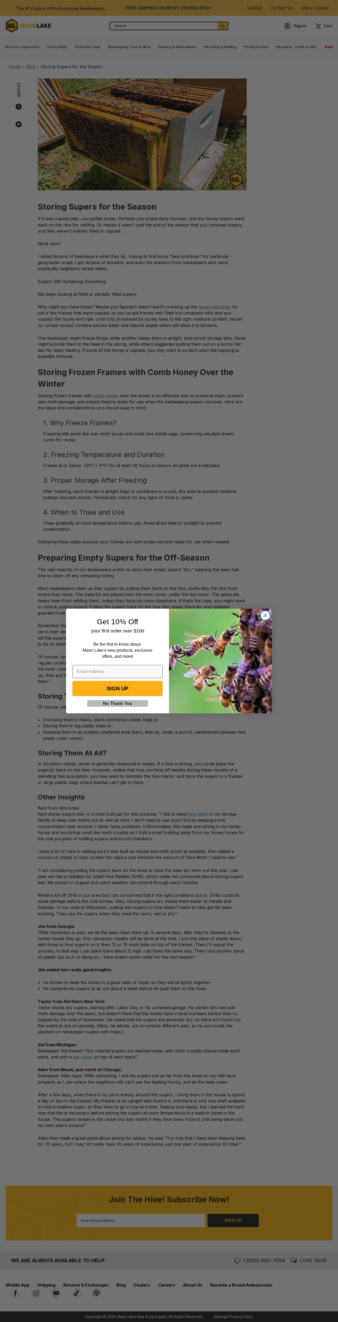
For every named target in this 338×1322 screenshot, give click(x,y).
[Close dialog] (265, 615)
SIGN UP (117, 688)
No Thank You (117, 703)
